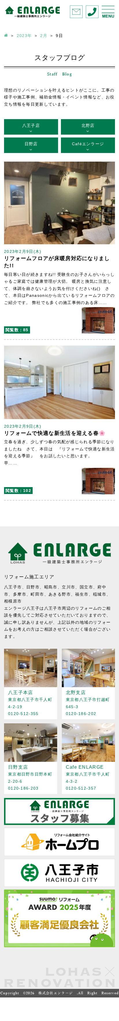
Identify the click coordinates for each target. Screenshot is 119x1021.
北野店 (88, 125)
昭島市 (50, 587)
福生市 (81, 594)
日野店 (31, 144)
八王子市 (13, 587)
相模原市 (13, 601)
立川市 (68, 587)
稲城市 (99, 594)
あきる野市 (60, 594)
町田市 (37, 594)
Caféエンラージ (88, 144)
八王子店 (31, 125)
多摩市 (19, 594)
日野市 (33, 587)
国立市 (86, 587)
